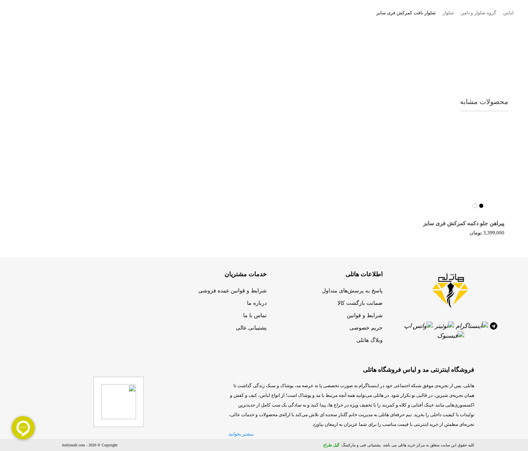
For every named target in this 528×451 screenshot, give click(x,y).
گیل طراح (331, 445)
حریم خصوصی (366, 328)
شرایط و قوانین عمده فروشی (232, 291)
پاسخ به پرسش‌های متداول (352, 291)
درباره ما (257, 303)
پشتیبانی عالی (251, 328)
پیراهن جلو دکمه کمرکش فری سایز (463, 223)
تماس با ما (255, 315)
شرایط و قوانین (365, 315)
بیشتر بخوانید (241, 434)
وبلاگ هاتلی (369, 340)
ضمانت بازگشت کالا (360, 303)
